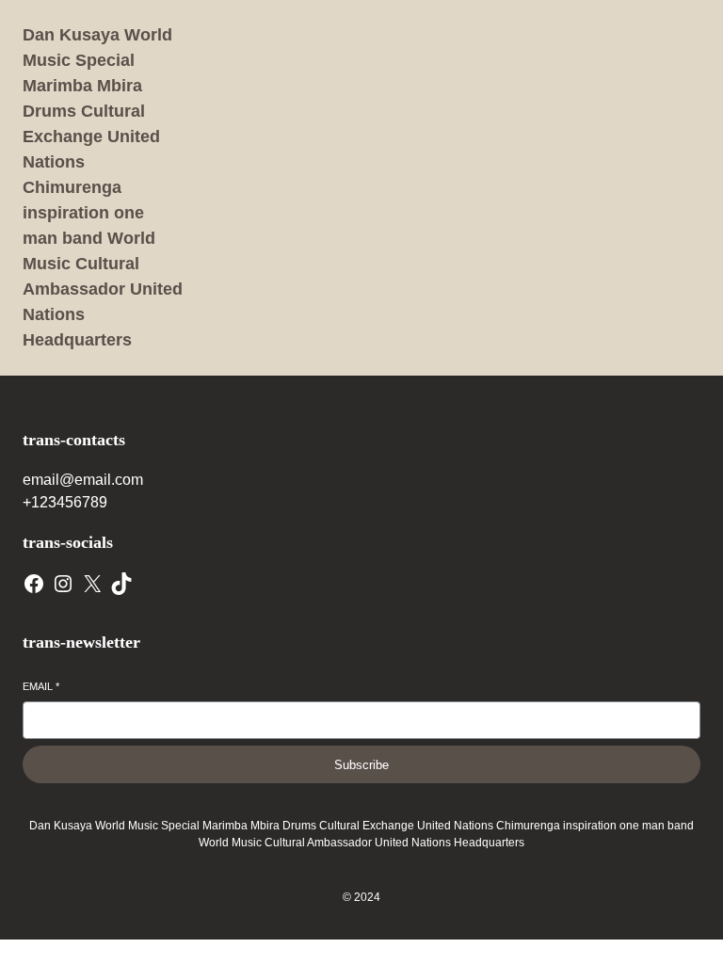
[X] (92, 583)
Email (41, 686)
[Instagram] (63, 583)
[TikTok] (121, 583)
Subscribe (361, 765)
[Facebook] (34, 583)
